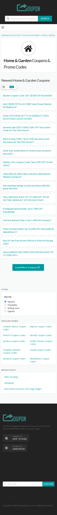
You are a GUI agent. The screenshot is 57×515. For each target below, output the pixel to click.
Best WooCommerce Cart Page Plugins (23, 388)
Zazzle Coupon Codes (40, 349)
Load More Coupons (26, 267)
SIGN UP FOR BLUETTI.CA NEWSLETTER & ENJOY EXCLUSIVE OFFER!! (26, 117)
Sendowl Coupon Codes (14, 358)
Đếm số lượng (11, 377)
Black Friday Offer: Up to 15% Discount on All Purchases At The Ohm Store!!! (26, 140)
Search (45, 18)
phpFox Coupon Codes (41, 326)
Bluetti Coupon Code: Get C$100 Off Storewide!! (27, 95)
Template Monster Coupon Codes (12, 351)
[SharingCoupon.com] (28, 8)
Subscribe (48, 484)
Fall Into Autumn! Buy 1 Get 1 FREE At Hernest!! (27, 220)
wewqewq (9, 383)
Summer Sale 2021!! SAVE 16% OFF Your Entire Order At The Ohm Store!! (26, 129)
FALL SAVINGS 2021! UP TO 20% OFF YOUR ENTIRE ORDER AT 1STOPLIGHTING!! (26, 198)
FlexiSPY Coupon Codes (14, 335)
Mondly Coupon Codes (41, 335)
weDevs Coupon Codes (14, 341)
